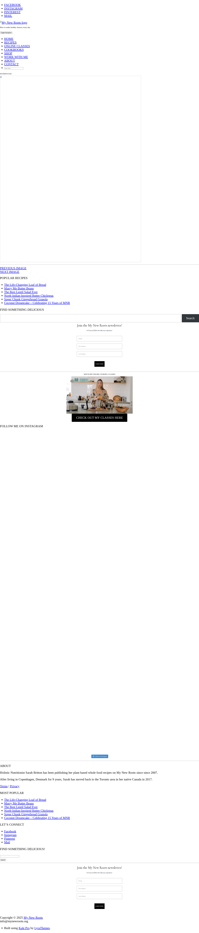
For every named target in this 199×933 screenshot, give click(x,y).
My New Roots (33, 917)
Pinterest (12, 12)
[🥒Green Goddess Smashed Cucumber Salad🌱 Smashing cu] (24, 687)
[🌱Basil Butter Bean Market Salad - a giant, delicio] (124, 647)
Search (190, 318)
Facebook (12, 5)
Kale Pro (24, 928)
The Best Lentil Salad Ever (21, 292)
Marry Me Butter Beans (19, 288)
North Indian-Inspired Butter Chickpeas (28, 295)
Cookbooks (14, 49)
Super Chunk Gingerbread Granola (26, 299)
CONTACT (11, 64)
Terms (4, 786)
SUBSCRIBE (99, 364)
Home (8, 39)
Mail (8, 15)
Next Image (9, 272)
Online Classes (17, 46)
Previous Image (13, 268)
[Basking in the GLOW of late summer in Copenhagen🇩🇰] (74, 477)
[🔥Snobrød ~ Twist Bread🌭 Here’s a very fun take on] (24, 497)
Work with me (16, 57)
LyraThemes (42, 928)
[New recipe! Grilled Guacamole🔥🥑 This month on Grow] (124, 526)
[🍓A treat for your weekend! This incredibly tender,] (74, 651)
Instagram (13, 8)
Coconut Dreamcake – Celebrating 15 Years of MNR (37, 303)
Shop (8, 53)
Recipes (10, 42)
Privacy (14, 786)
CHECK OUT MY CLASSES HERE (99, 417)
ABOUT (9, 60)
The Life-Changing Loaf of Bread (25, 284)
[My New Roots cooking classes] (99, 395)
